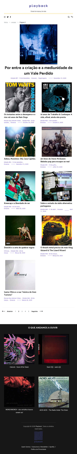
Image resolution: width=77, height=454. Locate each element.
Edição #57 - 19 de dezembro (20, 78)
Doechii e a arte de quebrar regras (19, 247)
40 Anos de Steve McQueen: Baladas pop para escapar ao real (55, 160)
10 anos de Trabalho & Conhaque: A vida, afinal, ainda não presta (56, 116)
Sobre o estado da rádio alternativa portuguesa (56, 205)
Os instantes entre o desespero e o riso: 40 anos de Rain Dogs (19, 116)
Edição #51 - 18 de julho (48, 165)
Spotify (52, 447)
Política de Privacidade (38, 449)
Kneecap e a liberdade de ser (17, 203)
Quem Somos (25, 447)
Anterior (10, 311)
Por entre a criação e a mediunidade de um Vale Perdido (38, 71)
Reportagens (42, 78)
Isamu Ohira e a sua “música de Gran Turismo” (20, 293)
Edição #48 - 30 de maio (12, 206)
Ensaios (34, 78)
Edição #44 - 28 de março (49, 254)
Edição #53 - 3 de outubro (49, 120)
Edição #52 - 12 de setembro (13, 162)
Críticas (6, 251)
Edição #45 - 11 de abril (48, 209)
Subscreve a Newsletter (40, 447)
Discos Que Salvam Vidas (12, 120)
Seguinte (34, 311)
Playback (39, 426)
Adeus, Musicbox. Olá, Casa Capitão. (20, 159)
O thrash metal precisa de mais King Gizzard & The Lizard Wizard (57, 249)
